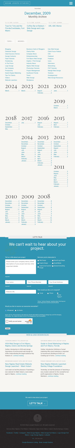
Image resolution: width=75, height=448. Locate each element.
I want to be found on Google (45, 266)
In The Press (9, 63)
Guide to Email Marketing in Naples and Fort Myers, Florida (55, 344)
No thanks (20, 310)
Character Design (10, 51)
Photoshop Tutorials (33, 68)
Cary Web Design (53, 49)
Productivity (9, 70)
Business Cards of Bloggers (36, 49)
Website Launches (11, 80)
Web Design (30, 78)
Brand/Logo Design (59, 260)
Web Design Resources (55, 78)
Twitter (16, 433)
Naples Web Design (33, 66)
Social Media (57, 263)
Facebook (9, 433)
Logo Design (9, 66)
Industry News (31, 63)
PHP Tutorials (52, 68)
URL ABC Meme (55, 26)
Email (41, 293)
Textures (50, 73)
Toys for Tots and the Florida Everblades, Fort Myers (15, 28)
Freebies (51, 58)
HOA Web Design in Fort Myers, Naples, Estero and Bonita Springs (18, 344)
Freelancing (9, 61)
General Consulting (59, 266)
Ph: (33, 438)
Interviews (51, 63)
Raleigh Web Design (54, 70)
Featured (51, 56)
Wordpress (30, 80)
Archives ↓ (21, 41)
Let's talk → (37, 403)
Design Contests (10, 56)
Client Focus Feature (54, 51)
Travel (28, 75)
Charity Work (31, 51)
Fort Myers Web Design (34, 58)
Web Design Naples (33, 433)
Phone (51, 293)
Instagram (22, 433)
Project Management (33, 70)
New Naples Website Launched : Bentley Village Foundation (54, 365)
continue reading (18, 355)
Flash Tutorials (9, 58)
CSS (49, 54)
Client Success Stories (12, 54)
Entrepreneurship (32, 56)
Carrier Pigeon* (59, 296)
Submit (8, 328)
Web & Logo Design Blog (37, 335)
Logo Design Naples (36, 435)
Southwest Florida (32, 73)
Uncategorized (52, 75)
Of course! (10, 310)
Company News (32, 54)
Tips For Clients (10, 75)
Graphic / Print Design (34, 61)
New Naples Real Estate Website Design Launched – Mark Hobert (18, 365)
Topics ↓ (9, 41)
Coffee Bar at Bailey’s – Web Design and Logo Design (36, 28)
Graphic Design (43, 263)
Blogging (8, 49)
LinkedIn (47, 435)
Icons (49, 61)
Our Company (9, 68)
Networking (51, 66)
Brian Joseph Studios (17, 3)
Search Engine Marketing (13, 73)
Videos (7, 78)
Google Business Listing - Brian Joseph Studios (37, 442)
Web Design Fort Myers (48, 433)
